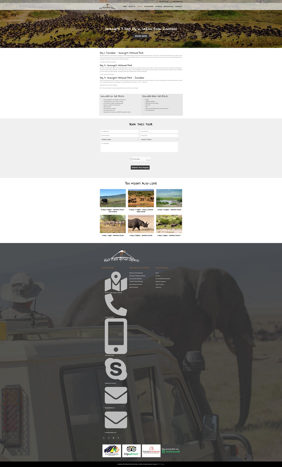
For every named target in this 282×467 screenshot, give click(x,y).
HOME (125, 6)
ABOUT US (132, 6)
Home (157, 273)
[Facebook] (100, 1)
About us (158, 276)
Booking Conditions (161, 281)
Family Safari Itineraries (135, 278)
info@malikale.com (177, 1)
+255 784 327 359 (163, 1)
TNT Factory (161, 464)
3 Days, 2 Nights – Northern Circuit (141, 235)
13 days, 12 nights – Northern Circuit (169, 210)
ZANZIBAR (158, 6)
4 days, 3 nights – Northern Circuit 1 (169, 235)
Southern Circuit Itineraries (136, 281)
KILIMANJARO (148, 6)
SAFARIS (140, 6)
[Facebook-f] (104, 438)
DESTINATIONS (168, 6)
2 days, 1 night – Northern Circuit (113, 235)
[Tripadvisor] (106, 1)
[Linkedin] (104, 1)
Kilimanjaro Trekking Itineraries (137, 276)
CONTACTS (178, 6)
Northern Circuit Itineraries (136, 273)
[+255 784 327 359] (157, 1)
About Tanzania (160, 284)
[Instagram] (102, 1)
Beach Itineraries (133, 287)
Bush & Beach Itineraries (135, 284)
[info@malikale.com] (171, 1)
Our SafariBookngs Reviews (163, 278)
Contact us (158, 287)
